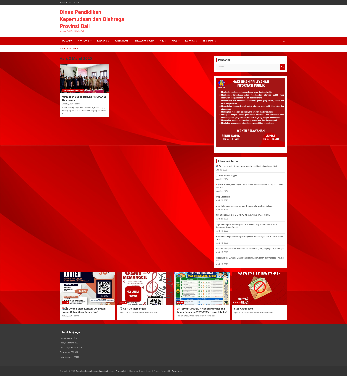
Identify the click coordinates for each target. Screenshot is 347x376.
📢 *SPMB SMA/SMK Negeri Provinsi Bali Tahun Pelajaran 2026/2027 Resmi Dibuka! (201, 310)
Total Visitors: (66, 357)
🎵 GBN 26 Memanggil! (226, 175)
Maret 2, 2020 (67, 104)
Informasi (208, 41)
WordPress (177, 371)
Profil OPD (83, 41)
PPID (162, 41)
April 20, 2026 (240, 312)
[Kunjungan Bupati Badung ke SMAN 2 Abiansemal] (84, 78)
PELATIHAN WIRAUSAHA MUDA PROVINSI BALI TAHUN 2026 (243, 215)
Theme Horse (145, 371)
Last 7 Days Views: (68, 347)
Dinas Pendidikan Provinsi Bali (145, 312)
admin (78, 104)
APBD (174, 41)
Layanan (102, 41)
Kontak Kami (121, 41)
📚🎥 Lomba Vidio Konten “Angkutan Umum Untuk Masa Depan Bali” (246, 166)
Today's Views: (66, 338)
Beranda (67, 41)
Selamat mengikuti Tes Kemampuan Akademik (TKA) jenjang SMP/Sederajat (250, 248)
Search (282, 67)
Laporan (190, 41)
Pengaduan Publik (144, 41)
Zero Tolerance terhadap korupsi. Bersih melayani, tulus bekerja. (244, 206)
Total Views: (65, 352)
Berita (65, 302)
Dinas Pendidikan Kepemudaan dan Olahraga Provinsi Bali (92, 19)
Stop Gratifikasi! (223, 197)
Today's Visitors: (67, 343)
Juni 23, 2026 (125, 312)
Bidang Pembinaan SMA (72, 90)
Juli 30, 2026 (67, 316)
